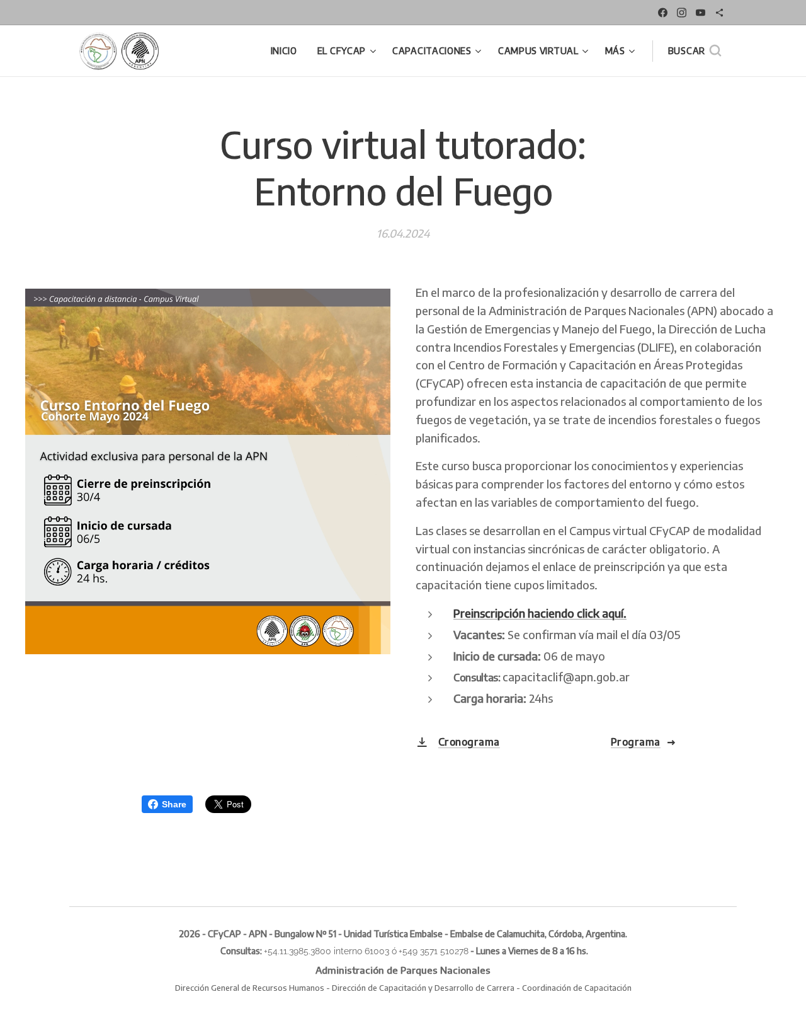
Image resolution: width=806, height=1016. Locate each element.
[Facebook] (663, 12)
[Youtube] (700, 12)
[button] (694, 51)
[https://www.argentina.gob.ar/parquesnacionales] (719, 12)
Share (174, 804)
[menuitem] (287, 51)
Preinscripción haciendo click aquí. (540, 613)
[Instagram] (682, 12)
